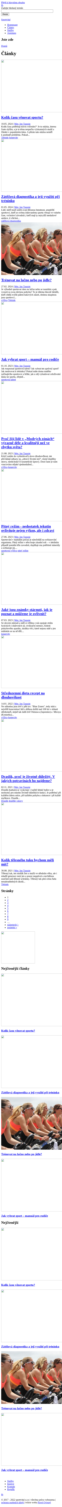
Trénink (5, 137)
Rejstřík (11, 1489)
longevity (13, 137)
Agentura (11, 33)
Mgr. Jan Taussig (22, 124)
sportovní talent (8, 379)
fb (2, 5)
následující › (13, 924)
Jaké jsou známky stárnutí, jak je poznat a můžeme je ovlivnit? (26, 612)
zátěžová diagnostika (11, 221)
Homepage (12, 24)
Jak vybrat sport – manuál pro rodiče (30, 359)
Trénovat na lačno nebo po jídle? (26, 280)
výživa (4, 300)
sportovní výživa (9, 550)
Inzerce (10, 1484)
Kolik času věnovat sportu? (22, 117)
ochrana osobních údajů (12, 1502)
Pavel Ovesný (44, 1502)
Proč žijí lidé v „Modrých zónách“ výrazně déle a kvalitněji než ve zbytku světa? (27, 443)
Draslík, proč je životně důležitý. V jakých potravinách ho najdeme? (28, 779)
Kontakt (11, 1486)
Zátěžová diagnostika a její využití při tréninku (30, 1092)
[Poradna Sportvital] (18, 962)
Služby (10, 30)
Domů (4, 46)
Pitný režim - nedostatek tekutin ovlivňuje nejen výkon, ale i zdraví (27, 528)
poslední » (12, 927)
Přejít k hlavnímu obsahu (13, 2)
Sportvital (5, 19)
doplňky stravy (16, 801)
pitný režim (23, 550)
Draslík (4, 801)
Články (10, 27)
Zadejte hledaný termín (12, 8)
